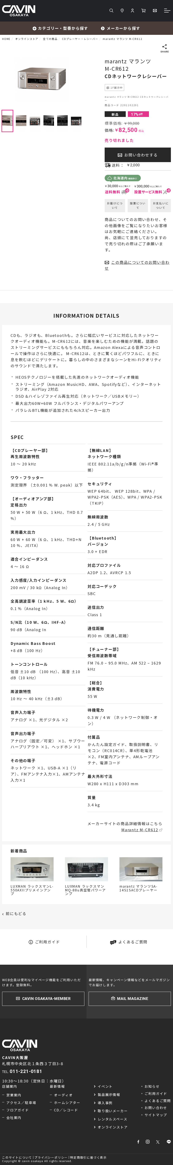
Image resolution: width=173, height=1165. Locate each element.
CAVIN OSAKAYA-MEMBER (46, 998)
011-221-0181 (26, 1071)
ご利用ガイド (47, 941)
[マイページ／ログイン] (132, 11)
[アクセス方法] (122, 11)
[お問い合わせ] (155, 11)
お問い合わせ (156, 1107)
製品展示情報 (109, 1094)
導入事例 (105, 1102)
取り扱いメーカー (113, 1110)
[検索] (111, 11)
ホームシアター (67, 1102)
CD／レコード (66, 1109)
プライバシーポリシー (51, 1157)
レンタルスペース (112, 1119)
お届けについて (115, 205)
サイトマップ (156, 1114)
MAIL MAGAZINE (132, 998)
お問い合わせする (141, 154)
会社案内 (13, 1117)
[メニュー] (167, 11)
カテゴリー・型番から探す (63, 28)
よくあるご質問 (133, 941)
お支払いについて (161, 205)
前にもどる (16, 913)
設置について (138, 205)
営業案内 (13, 1094)
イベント (105, 1086)
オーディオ (63, 1094)
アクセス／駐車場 (21, 1102)
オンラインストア (113, 1127)
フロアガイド (17, 1109)
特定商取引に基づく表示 (88, 1157)
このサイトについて (17, 1157)
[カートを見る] (143, 11)
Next (84, 79)
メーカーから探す (123, 28)
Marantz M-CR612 (139, 829)
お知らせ (152, 1086)
